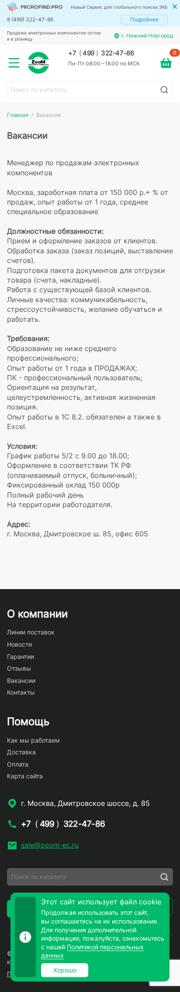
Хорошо (64, 970)
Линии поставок (31, 632)
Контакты (21, 692)
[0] (166, 63)
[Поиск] (164, 90)
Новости (19, 644)
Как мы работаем (33, 740)
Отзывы (19, 668)
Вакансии (21, 680)
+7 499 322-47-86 (101, 53)
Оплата (17, 764)
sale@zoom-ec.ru (50, 845)
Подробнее (144, 19)
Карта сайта (25, 776)
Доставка (21, 752)
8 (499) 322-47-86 (30, 19)
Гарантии (20, 656)
